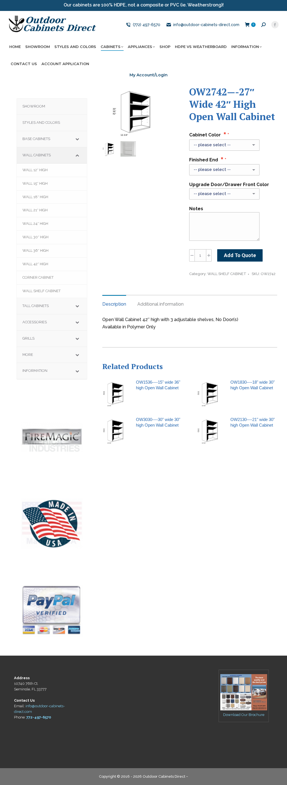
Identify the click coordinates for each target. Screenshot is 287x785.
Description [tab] (114, 304)
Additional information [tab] (160, 304)
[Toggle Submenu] (77, 139)
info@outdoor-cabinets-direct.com (206, 24)
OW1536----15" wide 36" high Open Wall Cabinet (158, 385)
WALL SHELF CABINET (226, 274)
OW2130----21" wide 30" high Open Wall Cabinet (252, 422)
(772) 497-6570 (146, 24)
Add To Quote (240, 255)
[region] (52, 437)
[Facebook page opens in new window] (275, 24)
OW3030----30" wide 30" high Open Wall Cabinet (158, 422)
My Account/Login (148, 74)
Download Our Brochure (243, 715)
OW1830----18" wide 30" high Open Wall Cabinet (252, 385)
